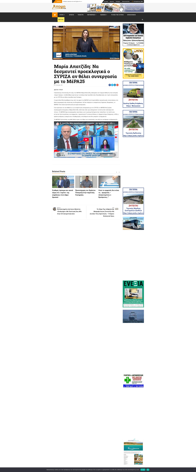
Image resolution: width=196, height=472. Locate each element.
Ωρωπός (112, 1)
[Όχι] (194, 469)
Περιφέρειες (91, 14)
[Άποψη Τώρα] (55, 14)
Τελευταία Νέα (125, 1)
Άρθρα (61, 14)
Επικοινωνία (131, 14)
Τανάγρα (118, 1)
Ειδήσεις (103, 14)
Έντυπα (106, 1)
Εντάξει (143, 469)
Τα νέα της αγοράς (117, 14)
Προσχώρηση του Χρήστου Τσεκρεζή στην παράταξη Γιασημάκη (85, 192)
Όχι (148, 469)
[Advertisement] (133, 162)
